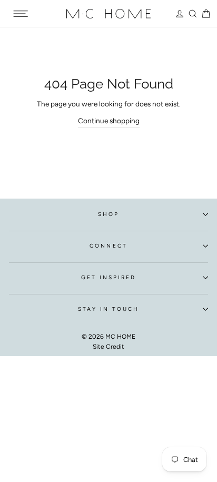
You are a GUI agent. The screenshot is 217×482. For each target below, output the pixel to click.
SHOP (108, 214)
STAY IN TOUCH (109, 309)
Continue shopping (109, 120)
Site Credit (108, 346)
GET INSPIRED (108, 277)
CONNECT (108, 245)
